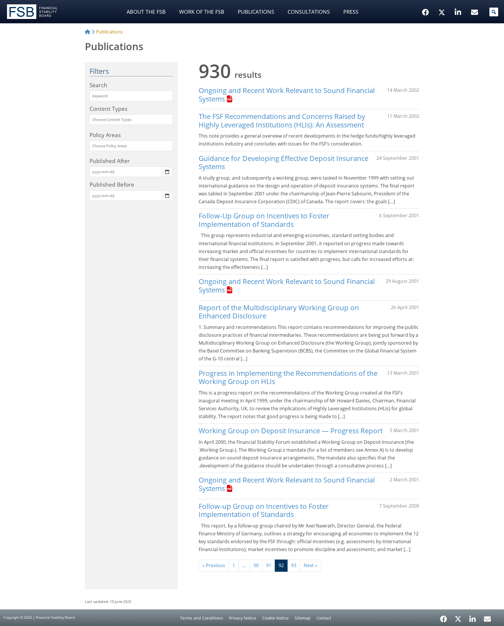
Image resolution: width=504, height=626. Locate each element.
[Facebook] (443, 617)
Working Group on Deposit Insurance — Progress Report (291, 430)
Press (350, 11)
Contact (323, 618)
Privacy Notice (242, 618)
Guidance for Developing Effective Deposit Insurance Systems (283, 162)
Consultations (309, 11)
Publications (256, 11)
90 (256, 565)
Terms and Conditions (201, 618)
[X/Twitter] (443, 3)
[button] (493, 12)
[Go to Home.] (87, 32)
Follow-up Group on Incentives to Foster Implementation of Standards (264, 510)
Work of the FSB (201, 11)
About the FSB (146, 11)
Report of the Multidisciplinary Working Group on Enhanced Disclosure (279, 312)
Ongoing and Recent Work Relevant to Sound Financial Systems (287, 94)
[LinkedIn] (472, 617)
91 (268, 565)
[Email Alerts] (487, 618)
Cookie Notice (275, 618)
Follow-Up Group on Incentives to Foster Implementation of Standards (264, 220)
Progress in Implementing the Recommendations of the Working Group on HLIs (288, 377)
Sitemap (303, 618)
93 (293, 565)
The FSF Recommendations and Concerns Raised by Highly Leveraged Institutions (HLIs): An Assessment (282, 120)
